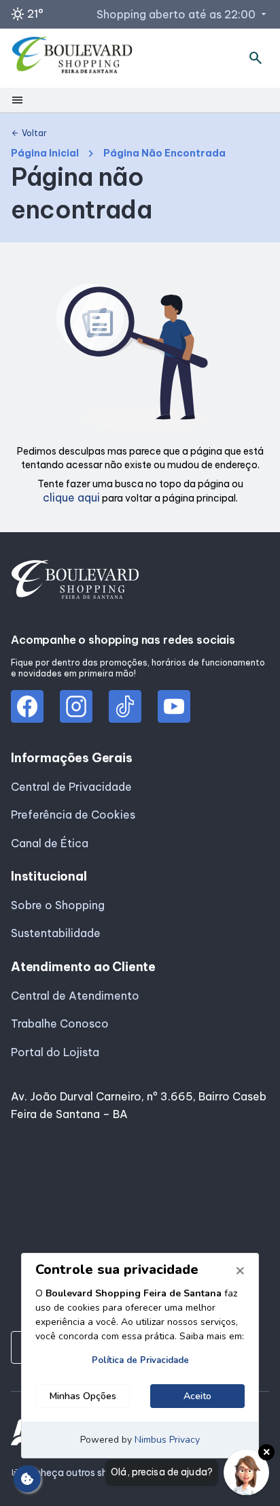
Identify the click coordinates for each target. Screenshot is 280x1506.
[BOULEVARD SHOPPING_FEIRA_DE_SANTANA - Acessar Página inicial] (73, 58)
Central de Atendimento (75, 995)
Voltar (29, 133)
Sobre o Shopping (58, 905)
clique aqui (71, 497)
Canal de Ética (49, 843)
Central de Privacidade (71, 786)
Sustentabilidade (56, 933)
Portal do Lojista (55, 1052)
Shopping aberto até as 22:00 (183, 14)
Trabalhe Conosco (60, 1023)
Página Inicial (45, 153)
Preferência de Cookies (73, 814)
